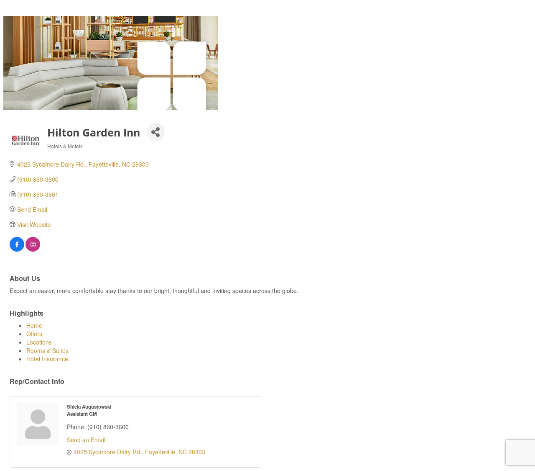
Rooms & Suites (47, 350)
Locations (39, 342)
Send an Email (86, 439)
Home (34, 325)
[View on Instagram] (32, 249)
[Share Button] (155, 132)
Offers (34, 333)
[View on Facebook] (17, 249)
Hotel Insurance (47, 359)
